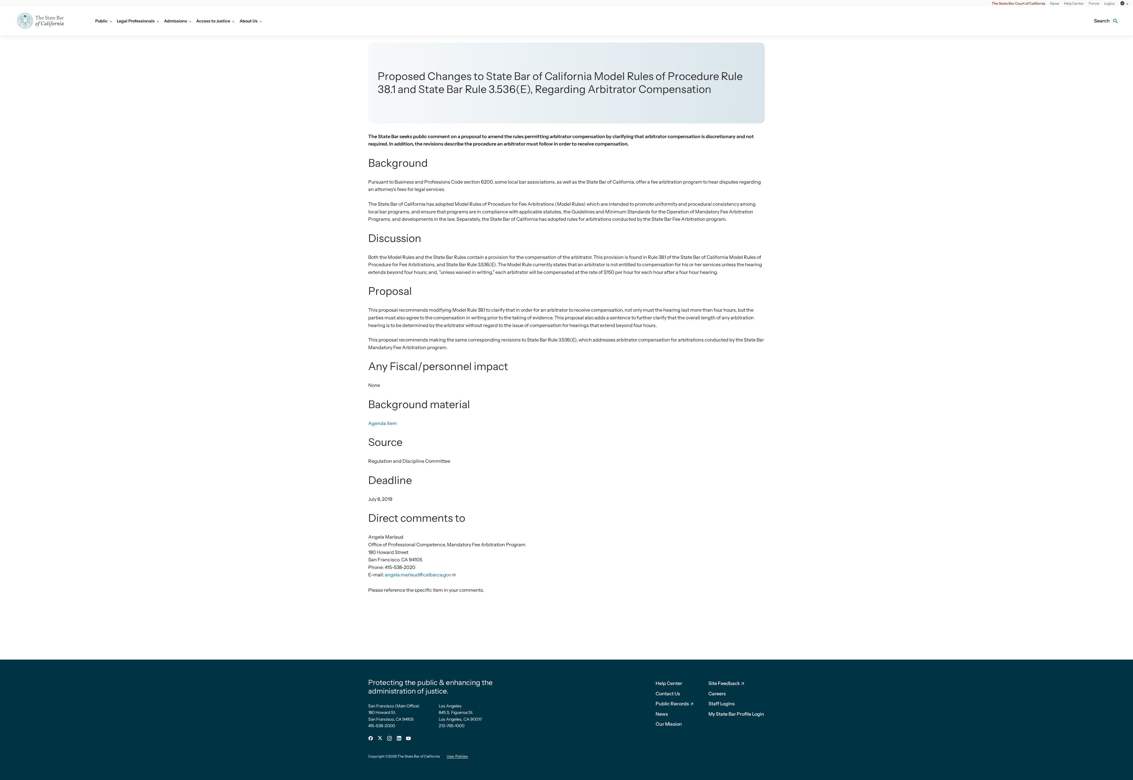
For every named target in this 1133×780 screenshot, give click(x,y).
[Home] (44, 20)
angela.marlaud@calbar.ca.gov (418, 575)
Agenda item (382, 423)
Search (1102, 21)
